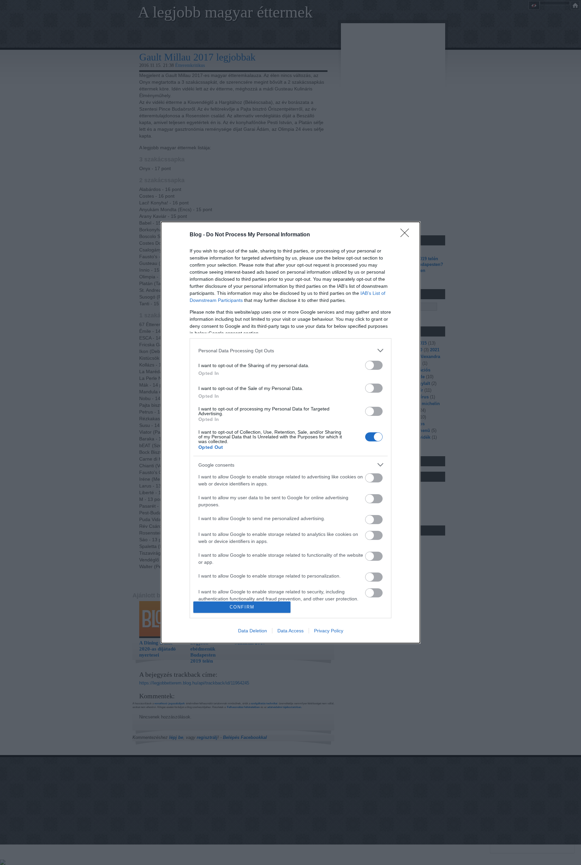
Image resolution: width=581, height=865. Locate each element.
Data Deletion (252, 630)
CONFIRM (242, 607)
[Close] (406, 235)
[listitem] (290, 350)
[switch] (374, 365)
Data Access (290, 630)
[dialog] (290, 432)
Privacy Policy (328, 630)
